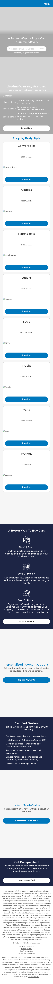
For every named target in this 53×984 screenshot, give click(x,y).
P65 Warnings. (33, 977)
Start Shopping (26, 621)
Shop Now (26, 179)
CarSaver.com (42, 927)
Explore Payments (26, 680)
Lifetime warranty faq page (13, 937)
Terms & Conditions (26, 946)
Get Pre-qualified (26, 880)
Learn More (26, 128)
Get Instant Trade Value (26, 821)
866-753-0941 (16, 940)
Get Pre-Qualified (26, 951)
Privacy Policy (26, 949)
